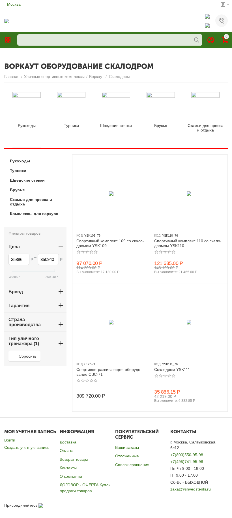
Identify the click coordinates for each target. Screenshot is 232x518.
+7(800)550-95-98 (186, 455)
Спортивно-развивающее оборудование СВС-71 (109, 372)
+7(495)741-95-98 (186, 461)
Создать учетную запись (26, 447)
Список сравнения (132, 464)
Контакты (68, 468)
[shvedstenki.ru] (6, 20)
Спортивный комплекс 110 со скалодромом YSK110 (188, 243)
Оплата (67, 450)
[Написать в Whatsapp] (207, 16)
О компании (71, 476)
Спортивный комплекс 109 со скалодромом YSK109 (110, 243)
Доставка (68, 442)
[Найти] (196, 40)
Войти (9, 440)
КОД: (79, 235)
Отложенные (127, 456)
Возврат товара (74, 459)
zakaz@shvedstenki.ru (190, 489)
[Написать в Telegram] (207, 25)
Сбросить (27, 356)
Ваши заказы (127, 447)
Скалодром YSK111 (172, 369)
